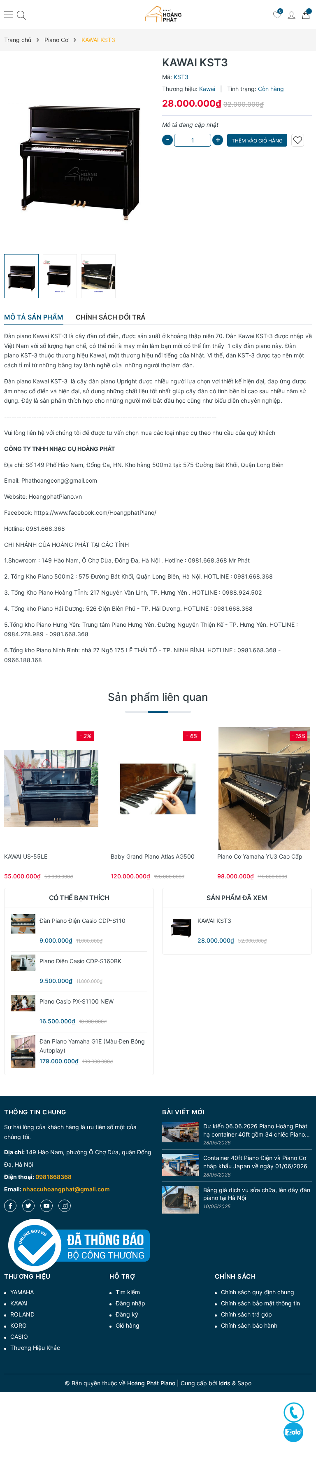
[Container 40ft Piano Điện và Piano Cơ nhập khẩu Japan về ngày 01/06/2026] (180, 1166)
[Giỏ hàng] (306, 14)
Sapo (244, 1383)
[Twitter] (28, 1206)
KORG (18, 1325)
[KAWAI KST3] (181, 926)
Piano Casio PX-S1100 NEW (77, 1001)
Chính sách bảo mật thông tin (260, 1303)
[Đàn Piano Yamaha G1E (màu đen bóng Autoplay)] (23, 1051)
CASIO (19, 1336)
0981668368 (53, 1176)
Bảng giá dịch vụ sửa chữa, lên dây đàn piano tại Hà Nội (256, 1194)
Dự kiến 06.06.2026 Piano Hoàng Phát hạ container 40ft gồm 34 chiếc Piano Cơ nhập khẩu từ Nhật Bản (255, 1130)
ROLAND (22, 1314)
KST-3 (264, 335)
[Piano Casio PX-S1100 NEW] (23, 1003)
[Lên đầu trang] (307, 1444)
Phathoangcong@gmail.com (59, 480)
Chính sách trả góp (246, 1314)
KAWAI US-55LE (25, 856)
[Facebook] (10, 1206)
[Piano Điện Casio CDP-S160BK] (23, 963)
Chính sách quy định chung (257, 1292)
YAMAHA (22, 1292)
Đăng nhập (130, 1303)
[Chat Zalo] (293, 1432)
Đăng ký (127, 1314)
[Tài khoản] (291, 14)
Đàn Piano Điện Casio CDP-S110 (82, 920)
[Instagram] (64, 1206)
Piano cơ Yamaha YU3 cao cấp (259, 856)
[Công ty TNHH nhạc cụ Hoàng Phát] (163, 14)
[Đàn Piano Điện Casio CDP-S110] (23, 924)
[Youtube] (46, 1206)
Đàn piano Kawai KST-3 (35, 335)
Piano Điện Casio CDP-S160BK (80, 960)
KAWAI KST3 (214, 920)
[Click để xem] (79, 152)
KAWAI (19, 1303)
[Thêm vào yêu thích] (297, 140)
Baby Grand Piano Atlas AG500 (153, 856)
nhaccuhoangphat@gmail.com (66, 1189)
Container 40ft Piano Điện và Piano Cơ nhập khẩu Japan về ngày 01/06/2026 (255, 1162)
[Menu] (8, 14)
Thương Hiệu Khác (35, 1347)
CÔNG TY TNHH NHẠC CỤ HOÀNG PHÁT (59, 448)
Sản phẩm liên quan (158, 697)
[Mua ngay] (39, 788)
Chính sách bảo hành (249, 1325)
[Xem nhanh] (51, 788)
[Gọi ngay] (293, 1412)
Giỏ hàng (127, 1325)
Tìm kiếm (128, 1292)
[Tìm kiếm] (21, 14)
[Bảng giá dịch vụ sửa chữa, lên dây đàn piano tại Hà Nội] (180, 1200)
